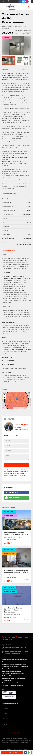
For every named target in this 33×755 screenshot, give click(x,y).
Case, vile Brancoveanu (9, 669)
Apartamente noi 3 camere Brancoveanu (15, 666)
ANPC (4, 689)
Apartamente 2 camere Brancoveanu (14, 664)
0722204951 (4, 1)
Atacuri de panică (7, 680)
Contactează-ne (25, 69)
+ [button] (4, 395)
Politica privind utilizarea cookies (12, 685)
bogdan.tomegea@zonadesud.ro (8, 1)
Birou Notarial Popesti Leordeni (12, 671)
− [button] (4, 397)
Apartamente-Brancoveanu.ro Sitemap (14, 659)
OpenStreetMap (21, 408)
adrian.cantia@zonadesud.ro (23, 429)
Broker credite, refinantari (10, 675)
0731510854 (18, 427)
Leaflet (14, 408)
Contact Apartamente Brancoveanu (13, 678)
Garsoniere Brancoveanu (10, 662)
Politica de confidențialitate (11, 682)
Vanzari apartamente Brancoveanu (13, 673)
